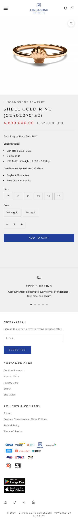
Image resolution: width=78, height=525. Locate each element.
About (7, 413)
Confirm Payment (13, 370)
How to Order (12, 376)
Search (7, 388)
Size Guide (9, 394)
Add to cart (39, 237)
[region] (39, 286)
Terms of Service (13, 431)
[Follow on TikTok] (15, 502)
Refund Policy (11, 425)
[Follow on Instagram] (5, 502)
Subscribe (17, 349)
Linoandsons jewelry (24, 102)
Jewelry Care (11, 382)
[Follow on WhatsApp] (34, 502)
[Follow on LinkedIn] (24, 502)
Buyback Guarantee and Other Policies (25, 419)
